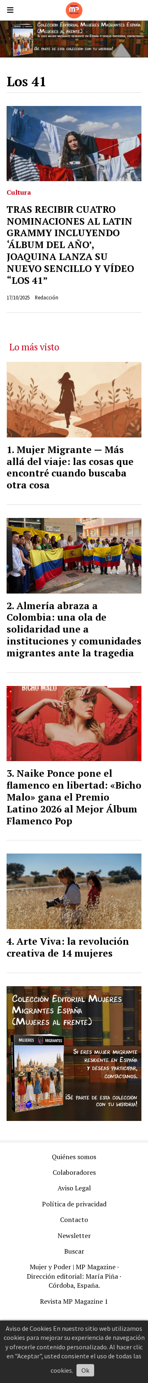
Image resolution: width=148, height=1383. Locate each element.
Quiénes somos (74, 1156)
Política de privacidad (74, 1203)
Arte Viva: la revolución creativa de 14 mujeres (68, 947)
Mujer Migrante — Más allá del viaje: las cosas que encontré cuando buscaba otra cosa (70, 467)
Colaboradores (74, 1172)
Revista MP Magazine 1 (74, 1301)
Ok (85, 1370)
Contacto (74, 1219)
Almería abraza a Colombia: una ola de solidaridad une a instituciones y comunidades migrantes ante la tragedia (74, 629)
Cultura (19, 192)
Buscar (74, 1251)
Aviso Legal (74, 1187)
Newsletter (74, 1235)
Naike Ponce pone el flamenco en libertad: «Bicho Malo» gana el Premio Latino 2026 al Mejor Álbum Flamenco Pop (74, 797)
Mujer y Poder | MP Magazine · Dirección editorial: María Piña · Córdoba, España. (74, 1276)
